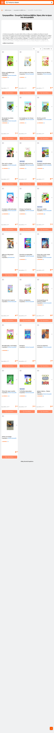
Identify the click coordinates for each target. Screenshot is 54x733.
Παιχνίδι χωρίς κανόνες (26, 163)
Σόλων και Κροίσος (24, 300)
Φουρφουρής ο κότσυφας (9, 345)
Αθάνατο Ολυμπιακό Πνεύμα (8, 255)
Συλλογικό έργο (11, 257)
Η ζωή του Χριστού (42, 345)
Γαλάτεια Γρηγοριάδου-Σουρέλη (14, 75)
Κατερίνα (22, 345)
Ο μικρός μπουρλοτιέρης (44, 163)
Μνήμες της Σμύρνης (25, 209)
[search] (7, 2)
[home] (2, 10)
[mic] (51, 2)
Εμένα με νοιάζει (42, 209)
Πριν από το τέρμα (7, 163)
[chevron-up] (51, 728)
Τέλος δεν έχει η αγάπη (8, 391)
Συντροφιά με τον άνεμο (26, 118)
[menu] (2, 2)
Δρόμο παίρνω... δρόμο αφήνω (43, 392)
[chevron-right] (16, 61)
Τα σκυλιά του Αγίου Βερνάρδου (7, 119)
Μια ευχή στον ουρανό (8, 300)
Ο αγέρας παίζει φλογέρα (9, 209)
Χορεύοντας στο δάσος (43, 72)
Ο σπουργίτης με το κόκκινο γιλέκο (42, 301)
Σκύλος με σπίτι (41, 118)
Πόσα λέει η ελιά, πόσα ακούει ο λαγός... (43, 255)
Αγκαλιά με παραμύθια (25, 254)
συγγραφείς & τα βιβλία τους (20, 10)
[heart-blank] (3, 52)
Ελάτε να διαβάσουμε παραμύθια (8, 73)
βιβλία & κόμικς (8, 10)
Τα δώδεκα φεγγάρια (25, 391)
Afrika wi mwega (6, 436)
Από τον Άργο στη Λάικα (26, 72)
